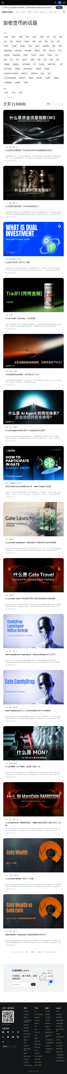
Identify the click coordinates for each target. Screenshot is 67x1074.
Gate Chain (27, 1056)
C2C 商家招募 (49, 1043)
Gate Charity (38, 1056)
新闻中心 (26, 1017)
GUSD (25, 1053)
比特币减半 (59, 1026)
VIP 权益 (47, 1011)
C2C (36, 1011)
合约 (36, 1029)
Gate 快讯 (59, 1014)
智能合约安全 (49, 1032)
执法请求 (26, 1059)
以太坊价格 (59, 1046)
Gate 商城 (37, 1059)
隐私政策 (26, 1031)
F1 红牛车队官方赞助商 (27, 1021)
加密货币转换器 (60, 1061)
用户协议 (26, 1025)
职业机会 (26, 1014)
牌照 (25, 1043)
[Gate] (2, 2)
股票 (36, 1035)
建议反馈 (47, 1017)
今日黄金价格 (60, 1055)
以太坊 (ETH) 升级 (60, 1030)
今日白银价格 (60, 1058)
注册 (60, 2)
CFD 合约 (37, 1032)
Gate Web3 (38, 1062)
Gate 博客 (59, 1017)
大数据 (58, 1034)
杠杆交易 (37, 1020)
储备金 (25, 1040)
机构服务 (47, 1014)
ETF (36, 1026)
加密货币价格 (60, 1037)
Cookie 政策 (27, 1034)
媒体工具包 (27, 1037)
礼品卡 (36, 1050)
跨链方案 (47, 1052)
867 (32, 952)
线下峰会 (26, 1062)
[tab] (17, 12)
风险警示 (26, 1028)
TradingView (49, 1049)
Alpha (36, 1038)
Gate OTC (37, 1053)
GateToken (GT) (27, 1049)
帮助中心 (47, 1026)
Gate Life (37, 1047)
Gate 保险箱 (38, 1065)
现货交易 (37, 1017)
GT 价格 (58, 1040)
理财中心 (37, 1023)
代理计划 (47, 1046)
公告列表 (47, 1020)
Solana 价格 (59, 1052)
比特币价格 (59, 1043)
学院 (57, 1011)
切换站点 (59, 7)
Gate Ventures (28, 1065)
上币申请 (47, 1029)
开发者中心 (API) (48, 1036)
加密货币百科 (60, 1020)
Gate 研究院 (59, 1023)
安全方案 (26, 1046)
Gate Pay (37, 1041)
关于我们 (26, 1011)
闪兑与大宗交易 (39, 1014)
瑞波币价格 (59, 1049)
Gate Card (38, 1044)
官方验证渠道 (49, 1040)
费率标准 (47, 1023)
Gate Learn (7, 12)
